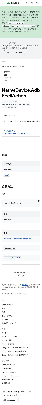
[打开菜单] (3, 3)
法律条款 (23, 392)
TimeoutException (12, 258)
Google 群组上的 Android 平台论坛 (15, 348)
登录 (37, 3)
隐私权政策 (7, 395)
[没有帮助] (23, 66)
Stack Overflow (7, 379)
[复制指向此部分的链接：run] (7, 194)
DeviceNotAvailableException (17, 239)
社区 (15, 392)
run (5, 175)
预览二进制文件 (7, 316)
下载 (3, 312)
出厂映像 (5, 319)
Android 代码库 (7, 305)
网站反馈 (17, 395)
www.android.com (9, 372)
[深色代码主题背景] (38, 200)
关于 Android (7, 392)
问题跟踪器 (6, 383)
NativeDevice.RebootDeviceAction (17, 133)
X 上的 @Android (8, 333)
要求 (3, 308)
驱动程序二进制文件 (9, 323)
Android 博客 (7, 340)
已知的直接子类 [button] (17, 132)
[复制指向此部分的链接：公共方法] (15, 187)
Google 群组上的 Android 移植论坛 (15, 355)
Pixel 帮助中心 (7, 368)
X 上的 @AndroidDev (9, 336)
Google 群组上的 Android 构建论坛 (15, 351)
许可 (30, 392)
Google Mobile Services (10, 376)
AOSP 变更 (26, 31)
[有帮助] (19, 66)
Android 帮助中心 (8, 365)
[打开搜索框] (27, 2)
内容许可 (25, 285)
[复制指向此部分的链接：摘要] (9, 155)
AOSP (4, 62)
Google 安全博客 (8, 344)
